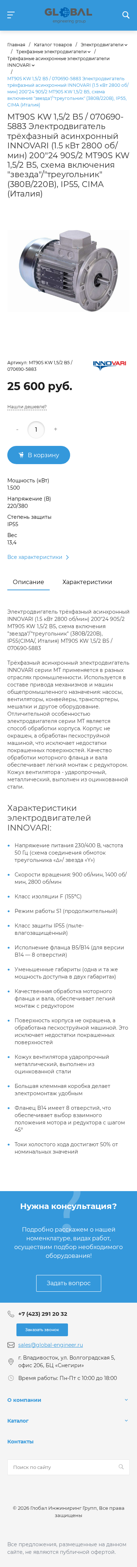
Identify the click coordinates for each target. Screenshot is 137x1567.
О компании (24, 1400)
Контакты (20, 1441)
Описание (28, 582)
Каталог (17, 1421)
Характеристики (87, 582)
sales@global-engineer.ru (50, 1345)
